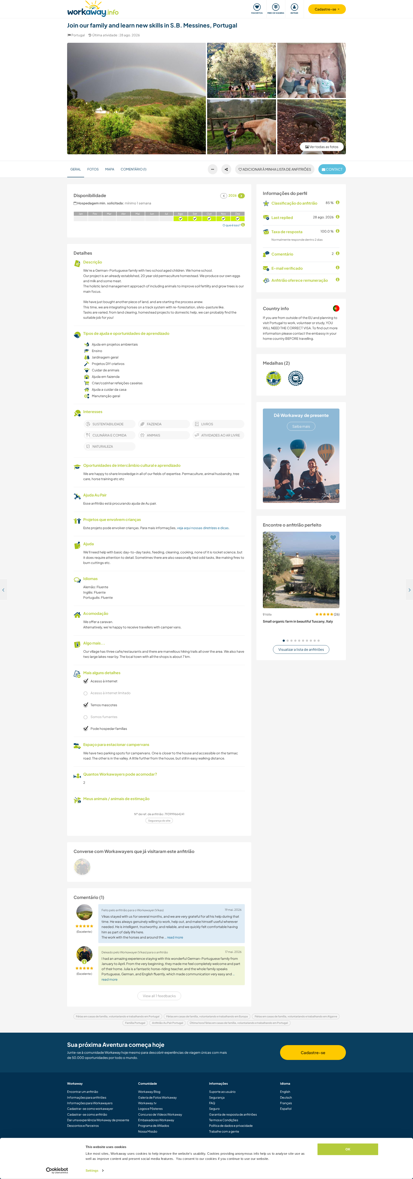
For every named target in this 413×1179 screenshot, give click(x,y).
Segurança (217, 1097)
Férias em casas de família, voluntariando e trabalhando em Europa (207, 1016)
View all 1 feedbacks (159, 996)
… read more (173, 937)
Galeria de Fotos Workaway (157, 1097)
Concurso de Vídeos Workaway (160, 1114)
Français (286, 1103)
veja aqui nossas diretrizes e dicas (203, 528)
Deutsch (286, 1097)
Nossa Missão (147, 1131)
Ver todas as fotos (323, 146)
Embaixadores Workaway (156, 1120)
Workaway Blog (149, 1091)
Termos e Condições (223, 1120)
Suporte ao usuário (222, 1091)
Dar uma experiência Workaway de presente (98, 1120)
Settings (92, 1170)
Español (285, 1108)
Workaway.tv (147, 1103)
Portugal (78, 35)
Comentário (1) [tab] (133, 169)
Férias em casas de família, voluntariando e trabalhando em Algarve (296, 1016)
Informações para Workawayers (89, 1103)
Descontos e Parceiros (83, 1125)
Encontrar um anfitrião (82, 1091)
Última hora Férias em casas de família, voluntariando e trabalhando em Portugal (239, 1022)
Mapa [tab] (109, 169)
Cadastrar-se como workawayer (90, 1108)
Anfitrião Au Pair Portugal (167, 1022)
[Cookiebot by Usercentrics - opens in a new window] (57, 1170)
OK (347, 1149)
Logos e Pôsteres (150, 1108)
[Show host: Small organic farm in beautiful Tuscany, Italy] (301, 570)
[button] (284, 641)
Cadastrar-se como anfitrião (87, 1114)
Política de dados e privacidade (231, 1125)
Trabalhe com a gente (224, 1131)
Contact (333, 169)
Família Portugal (135, 1022)
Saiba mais (301, 426)
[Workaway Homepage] (93, 8)
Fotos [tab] (93, 169)
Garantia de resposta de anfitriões (233, 1114)
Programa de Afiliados (153, 1125)
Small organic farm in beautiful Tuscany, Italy (298, 621)
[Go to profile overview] (159, 866)
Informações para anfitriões (86, 1097)
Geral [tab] (75, 169)
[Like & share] (226, 169)
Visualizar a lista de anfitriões (301, 649)
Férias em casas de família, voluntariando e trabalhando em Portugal (117, 1016)
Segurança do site (159, 820)
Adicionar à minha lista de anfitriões (276, 169)
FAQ (212, 1103)
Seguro (214, 1108)
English (285, 1091)
